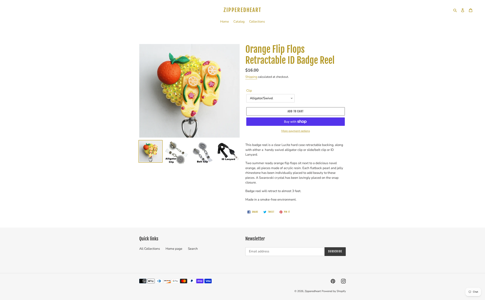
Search (193, 248)
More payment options (295, 131)
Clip (249, 90)
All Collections (149, 248)
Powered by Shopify (334, 291)
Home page (174, 248)
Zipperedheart (242, 10)
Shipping (251, 77)
